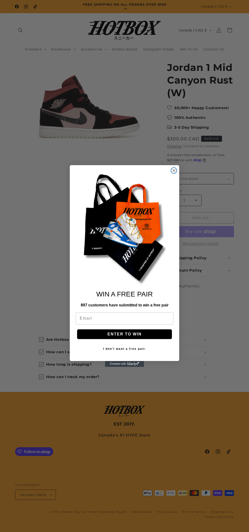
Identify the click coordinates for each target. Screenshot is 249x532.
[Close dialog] (174, 170)
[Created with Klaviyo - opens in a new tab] (124, 364)
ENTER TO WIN (124, 334)
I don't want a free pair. (124, 349)
